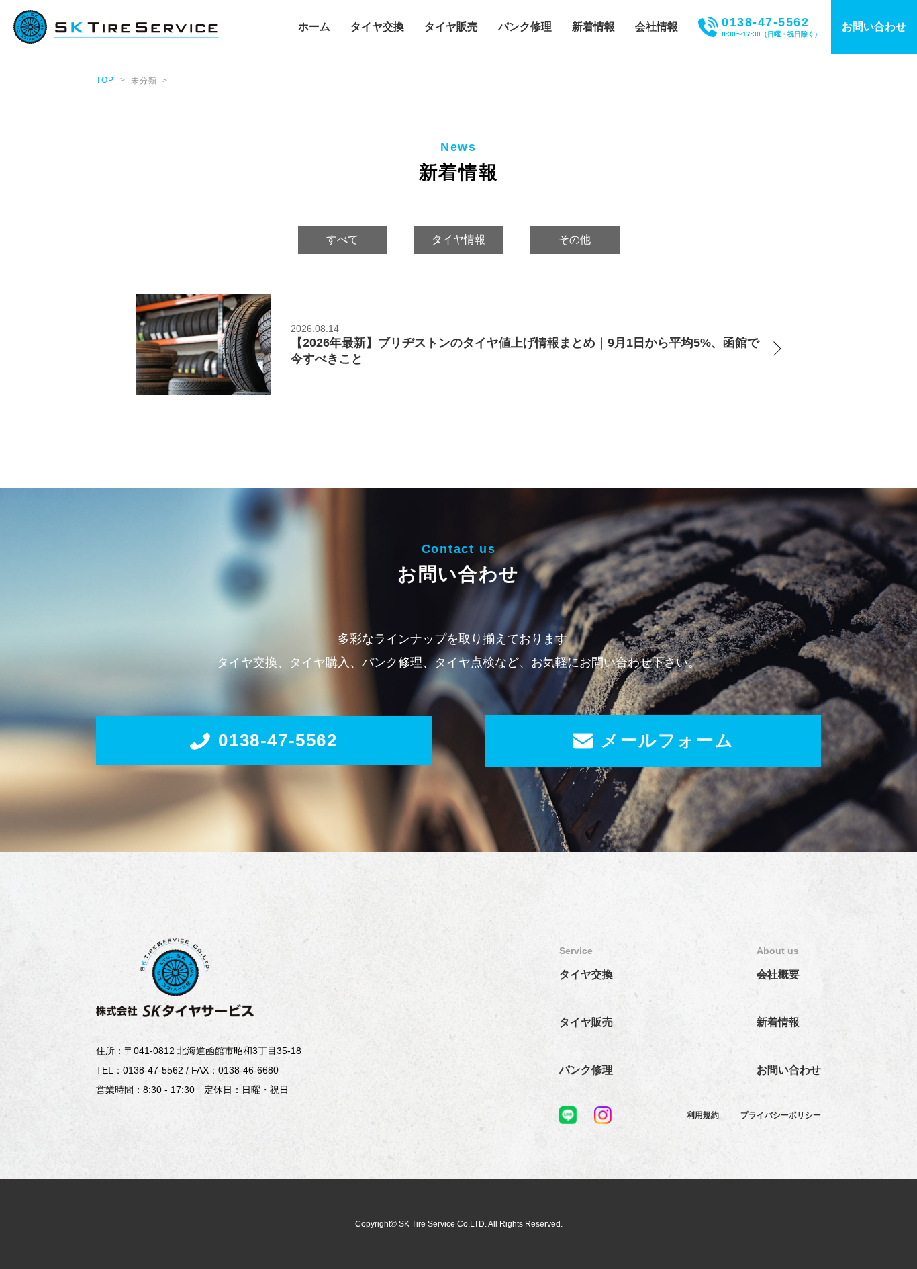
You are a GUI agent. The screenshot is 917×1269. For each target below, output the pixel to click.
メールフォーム (667, 740)
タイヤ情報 (458, 239)
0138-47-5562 (277, 740)
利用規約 (703, 1115)
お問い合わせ (874, 26)
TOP (105, 80)
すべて (342, 239)
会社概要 (778, 974)
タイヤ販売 (451, 26)
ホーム (314, 26)
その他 (575, 239)
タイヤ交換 (377, 26)
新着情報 (593, 26)
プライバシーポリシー (780, 1115)
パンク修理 (525, 26)
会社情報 (656, 26)
